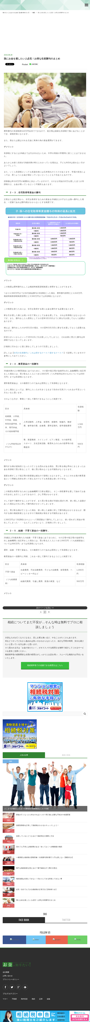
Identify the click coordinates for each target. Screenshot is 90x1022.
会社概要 (6, 972)
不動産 (14, 999)
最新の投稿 (66, 755)
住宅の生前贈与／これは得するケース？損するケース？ (39, 353)
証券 (41, 999)
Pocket (25, 64)
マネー (5, 999)
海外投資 (24, 999)
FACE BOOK (24, 920)
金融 (48, 999)
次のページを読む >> (45, 608)
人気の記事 (24, 755)
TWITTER (66, 920)
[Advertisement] (45, 32)
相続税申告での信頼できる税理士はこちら (45, 665)
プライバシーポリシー (11, 979)
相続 (33, 999)
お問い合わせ (8, 976)
